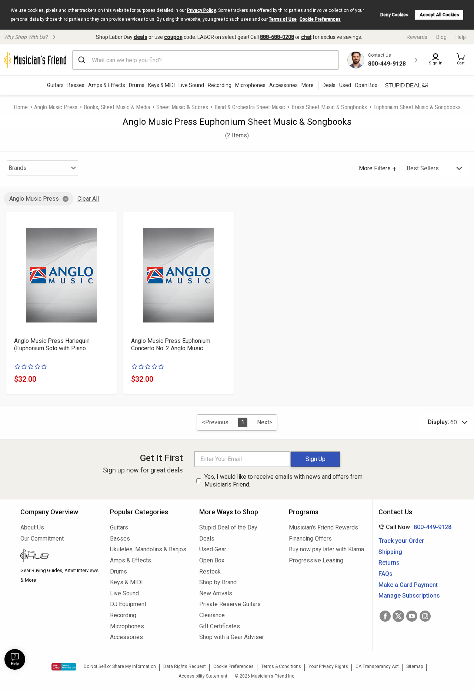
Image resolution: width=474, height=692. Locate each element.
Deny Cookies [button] (394, 14)
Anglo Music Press (55, 107)
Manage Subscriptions (409, 595)
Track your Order (401, 540)
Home (21, 107)
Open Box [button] (366, 85)
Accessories (283, 85)
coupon (173, 37)
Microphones (250, 85)
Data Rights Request (184, 666)
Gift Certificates (219, 626)
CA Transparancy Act (377, 666)
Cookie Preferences (320, 19)
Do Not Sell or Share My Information (120, 666)
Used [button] (345, 85)
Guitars (55, 85)
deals (140, 37)
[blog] (59, 556)
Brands (18, 167)
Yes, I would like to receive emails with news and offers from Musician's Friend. (283, 480)
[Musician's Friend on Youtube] (411, 616)
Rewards (417, 37)
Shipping (390, 551)
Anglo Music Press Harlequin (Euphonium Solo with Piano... (52, 344)
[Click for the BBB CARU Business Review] (63, 667)
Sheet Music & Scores (182, 107)
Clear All (88, 198)
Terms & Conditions (281, 666)
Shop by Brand (218, 582)
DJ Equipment (128, 604)
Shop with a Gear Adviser (231, 637)
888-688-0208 (277, 37)
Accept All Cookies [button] (439, 14)
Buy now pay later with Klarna (326, 549)
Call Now (413, 527)
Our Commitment (42, 538)
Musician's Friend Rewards (323, 527)
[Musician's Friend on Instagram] (425, 616)
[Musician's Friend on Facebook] (385, 616)
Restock (210, 571)
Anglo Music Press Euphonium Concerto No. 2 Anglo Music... (170, 344)
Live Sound (191, 85)
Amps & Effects (106, 85)
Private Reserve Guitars (230, 604)
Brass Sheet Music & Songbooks (329, 107)
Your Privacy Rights (328, 666)
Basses (75, 85)
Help (460, 37)
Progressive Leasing (316, 560)
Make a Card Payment (408, 584)
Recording (219, 85)
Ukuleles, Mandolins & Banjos (148, 549)
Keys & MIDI (161, 85)
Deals (206, 538)
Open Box (211, 560)
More (307, 85)
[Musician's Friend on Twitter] (398, 616)
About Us (32, 527)
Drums (136, 85)
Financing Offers (310, 538)
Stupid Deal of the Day (228, 527)
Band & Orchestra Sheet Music (249, 107)
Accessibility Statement (202, 676)
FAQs (385, 573)
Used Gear (212, 549)
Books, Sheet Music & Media (117, 107)
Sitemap (414, 666)
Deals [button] (329, 85)
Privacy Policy (201, 10)
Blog (441, 37)
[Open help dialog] (14, 659)
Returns (389, 562)
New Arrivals (215, 593)
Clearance (212, 615)
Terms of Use (283, 19)
